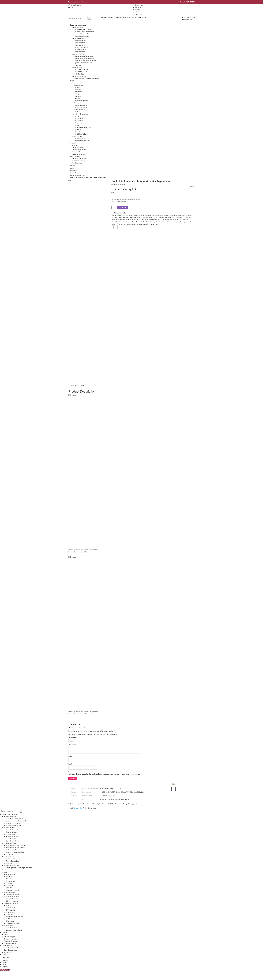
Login (137, 12)
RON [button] (70, 7)
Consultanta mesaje (10, 950)
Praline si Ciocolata (10, 943)
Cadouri (4, 932)
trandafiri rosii (154, 224)
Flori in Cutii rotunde (12, 859)
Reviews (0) (84, 385)
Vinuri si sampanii (10, 937)
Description (73, 385)
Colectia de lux (9, 856)
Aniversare (122, 215)
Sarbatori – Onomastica (12, 903)
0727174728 (112, 796)
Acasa (73, 788)
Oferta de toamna (12, 901)
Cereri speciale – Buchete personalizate (19, 868)
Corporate (9, 854)
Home (72, 168)
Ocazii (138, 220)
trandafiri (146, 224)
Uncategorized (184, 222)
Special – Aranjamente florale (15, 852)
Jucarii (6, 934)
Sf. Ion (121, 222)
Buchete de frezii (11, 832)
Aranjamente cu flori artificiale (15, 848)
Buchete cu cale (11, 841)
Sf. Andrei (183, 220)
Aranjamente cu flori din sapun (16, 845)
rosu (140, 224)
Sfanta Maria (136, 222)
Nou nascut (10, 885)
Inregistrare (139, 14)
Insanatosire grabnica (118, 220)
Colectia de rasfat (134, 217)
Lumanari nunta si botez (14, 930)
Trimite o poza (8, 952)
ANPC (83, 799)
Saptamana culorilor (147, 220)
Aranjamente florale (10, 843)
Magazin (73, 171)
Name (70, 756)
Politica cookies (86, 792)
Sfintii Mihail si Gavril (147, 222)
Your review (72, 744)
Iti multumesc (130, 220)
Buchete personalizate (77, 175)
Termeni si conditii (86, 796)
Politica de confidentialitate (89, 788)
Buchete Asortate (132, 215)
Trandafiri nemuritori (10, 939)
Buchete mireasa (11, 928)
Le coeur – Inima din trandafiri (16, 821)
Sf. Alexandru (174, 220)
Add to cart (122, 207)
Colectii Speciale (163, 217)
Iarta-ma (188, 217)
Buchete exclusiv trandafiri (14, 819)
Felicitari (172, 217)
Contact (73, 796)
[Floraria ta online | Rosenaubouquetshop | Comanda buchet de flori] (123, 17)
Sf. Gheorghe (10, 910)
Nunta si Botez (9, 926)
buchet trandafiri (126, 224)
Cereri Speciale (75, 173)
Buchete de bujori (12, 830)
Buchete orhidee (11, 834)
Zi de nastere (10, 874)
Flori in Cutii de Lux (12, 861)
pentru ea (135, 224)
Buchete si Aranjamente (177, 215)
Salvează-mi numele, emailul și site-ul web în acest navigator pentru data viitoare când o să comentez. (104, 774)
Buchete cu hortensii (12, 836)
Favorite (4, 962)
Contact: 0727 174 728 (187, 2)
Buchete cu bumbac (12, 897)
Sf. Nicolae (127, 222)
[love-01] (88, 203)
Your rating (72, 737)
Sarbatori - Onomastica (162, 220)
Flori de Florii (180, 217)
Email (70, 764)
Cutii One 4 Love (11, 863)
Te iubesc (176, 222)
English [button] (77, 5)
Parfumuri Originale (10, 941)
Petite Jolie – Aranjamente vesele (17, 850)
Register (4, 967)
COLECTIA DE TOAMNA (149, 217)
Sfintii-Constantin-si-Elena (163, 222)
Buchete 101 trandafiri (13, 823)
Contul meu (6, 958)
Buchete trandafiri (10, 816)
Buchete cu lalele (11, 839)
